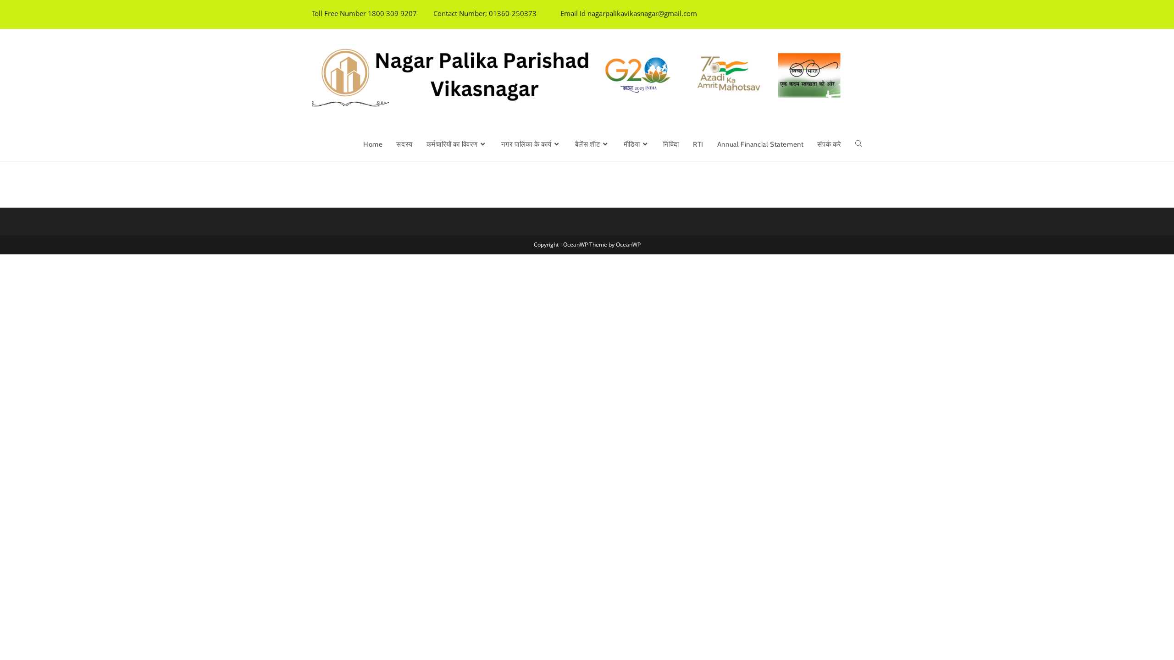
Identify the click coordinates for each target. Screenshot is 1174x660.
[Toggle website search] (858, 144)
